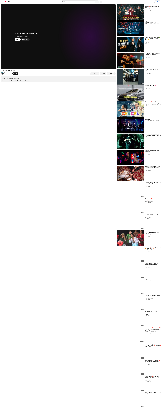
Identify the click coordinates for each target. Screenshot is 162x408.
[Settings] (152, 2)
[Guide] (2, 2)
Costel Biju (6, 72)
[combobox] (78, 2)
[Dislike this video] (97, 73)
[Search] (97, 2)
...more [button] (34, 80)
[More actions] (114, 73)
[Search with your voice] (101, 2)
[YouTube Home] (7, 2)
